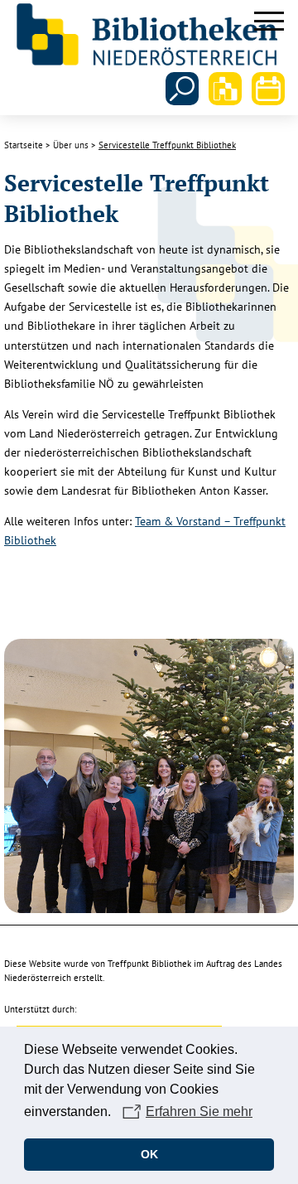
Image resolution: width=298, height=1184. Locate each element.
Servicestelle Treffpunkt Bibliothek (167, 145)
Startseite (23, 145)
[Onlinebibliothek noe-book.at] (225, 88)
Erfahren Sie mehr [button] (199, 1111)
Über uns (71, 145)
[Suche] (182, 88)
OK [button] (149, 1154)
